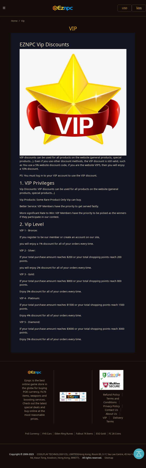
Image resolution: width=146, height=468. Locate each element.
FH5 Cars (47, 433)
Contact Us (111, 410)
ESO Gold (101, 433)
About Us (111, 413)
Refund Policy (111, 394)
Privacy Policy (111, 406)
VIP (105, 417)
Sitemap (109, 457)
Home (14, 20)
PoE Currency (32, 433)
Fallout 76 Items (84, 433)
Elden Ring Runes (64, 433)
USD (124, 8)
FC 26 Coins (115, 433)
